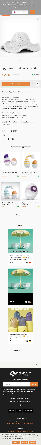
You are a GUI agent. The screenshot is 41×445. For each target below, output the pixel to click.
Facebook (11, 431)
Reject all (24, 442)
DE (25, 398)
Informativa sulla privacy (14, 423)
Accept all (16, 442)
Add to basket (15, 84)
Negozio (11, 410)
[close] (37, 435)
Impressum (18, 421)
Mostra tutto (18, 215)
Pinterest (25, 431)
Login (19, 410)
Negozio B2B (28, 410)
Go (32, 12)
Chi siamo (11, 421)
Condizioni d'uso (28, 421)
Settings (32, 442)
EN (28, 398)
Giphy (31, 431)
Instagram (19, 431)
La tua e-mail (8, 384)
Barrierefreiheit (28, 423)
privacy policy (20, 438)
